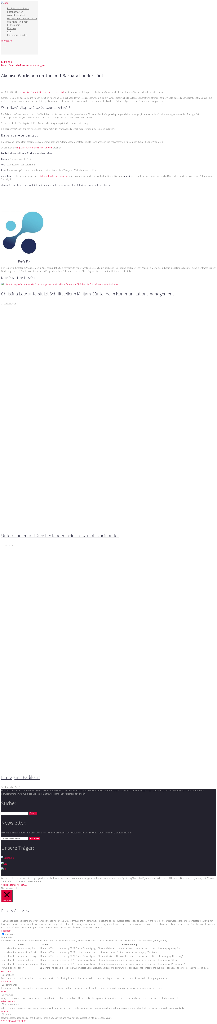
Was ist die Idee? (16, 15)
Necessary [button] (6, 930)
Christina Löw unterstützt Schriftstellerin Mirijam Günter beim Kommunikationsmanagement (87, 294)
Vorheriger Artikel (11, 83)
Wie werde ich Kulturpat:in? (22, 18)
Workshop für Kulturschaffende (96, 184)
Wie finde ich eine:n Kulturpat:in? (17, 23)
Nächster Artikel (30, 83)
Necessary (10, 934)
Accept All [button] (22, 884)
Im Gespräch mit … (17, 35)
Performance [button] (7, 981)
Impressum (6, 40)
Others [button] (4, 1011)
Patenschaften (15, 11)
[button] (33, 813)
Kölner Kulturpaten (43, 184)
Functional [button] (6, 971)
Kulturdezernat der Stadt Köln (66, 184)
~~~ (9, 31)
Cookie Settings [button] (8, 884)
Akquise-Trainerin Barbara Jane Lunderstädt (43, 92)
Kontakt (11, 28)
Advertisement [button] (8, 1001)
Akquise (5, 184)
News (4, 65)
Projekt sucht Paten (18, 8)
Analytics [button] (5, 991)
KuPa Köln (7, 62)
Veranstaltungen (35, 65)
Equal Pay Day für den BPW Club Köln (35, 147)
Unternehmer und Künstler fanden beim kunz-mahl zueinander (60, 536)
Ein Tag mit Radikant (20, 777)
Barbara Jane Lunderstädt (21, 184)
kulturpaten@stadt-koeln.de (54, 175)
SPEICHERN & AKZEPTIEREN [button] (14, 1021)
